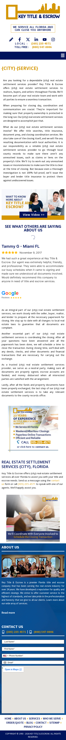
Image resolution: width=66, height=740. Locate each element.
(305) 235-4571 (41, 43)
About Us (20, 718)
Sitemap (54, 722)
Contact (41, 722)
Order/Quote (15, 722)
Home (8, 718)
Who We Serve (52, 718)
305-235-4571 (40, 442)
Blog (29, 722)
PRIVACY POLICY (33, 727)
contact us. (42, 446)
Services (34, 718)
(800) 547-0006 (42, 47)
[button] (63, 55)
